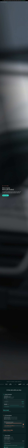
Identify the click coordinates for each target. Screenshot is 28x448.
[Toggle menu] (26, 2)
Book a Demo (5, 195)
